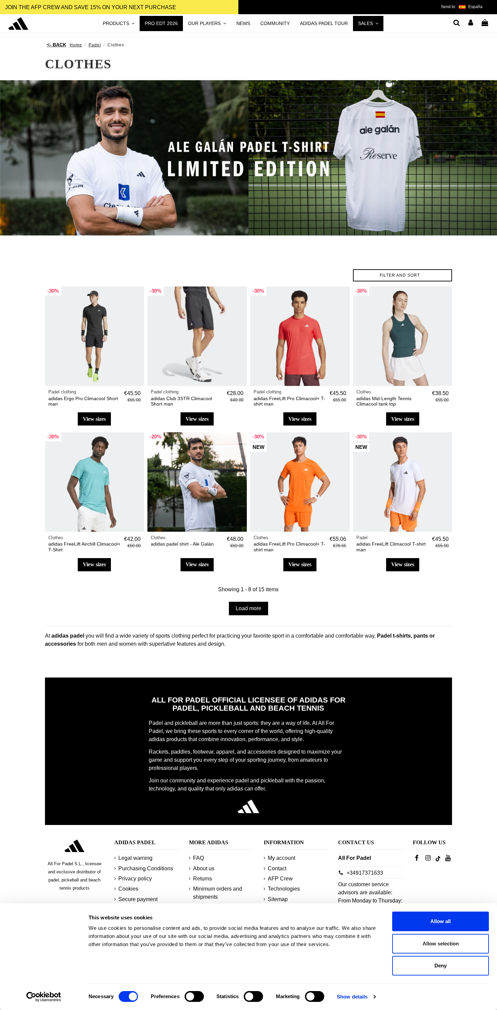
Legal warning (135, 858)
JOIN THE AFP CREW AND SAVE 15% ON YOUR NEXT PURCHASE (90, 7)
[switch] (194, 996)
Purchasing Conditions (145, 868)
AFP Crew (280, 878)
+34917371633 (365, 873)
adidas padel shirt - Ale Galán (182, 544)
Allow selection (441, 943)
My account (281, 858)
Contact (277, 868)
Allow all (440, 921)
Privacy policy (135, 878)
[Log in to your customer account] (471, 23)
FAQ (198, 858)
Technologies (284, 889)
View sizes (94, 419)
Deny (440, 965)
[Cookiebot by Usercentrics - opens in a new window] (43, 997)
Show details (352, 997)
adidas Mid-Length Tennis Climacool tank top (383, 401)
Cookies (128, 889)
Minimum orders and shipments (217, 893)
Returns (202, 878)
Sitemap (278, 899)
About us (203, 868)
